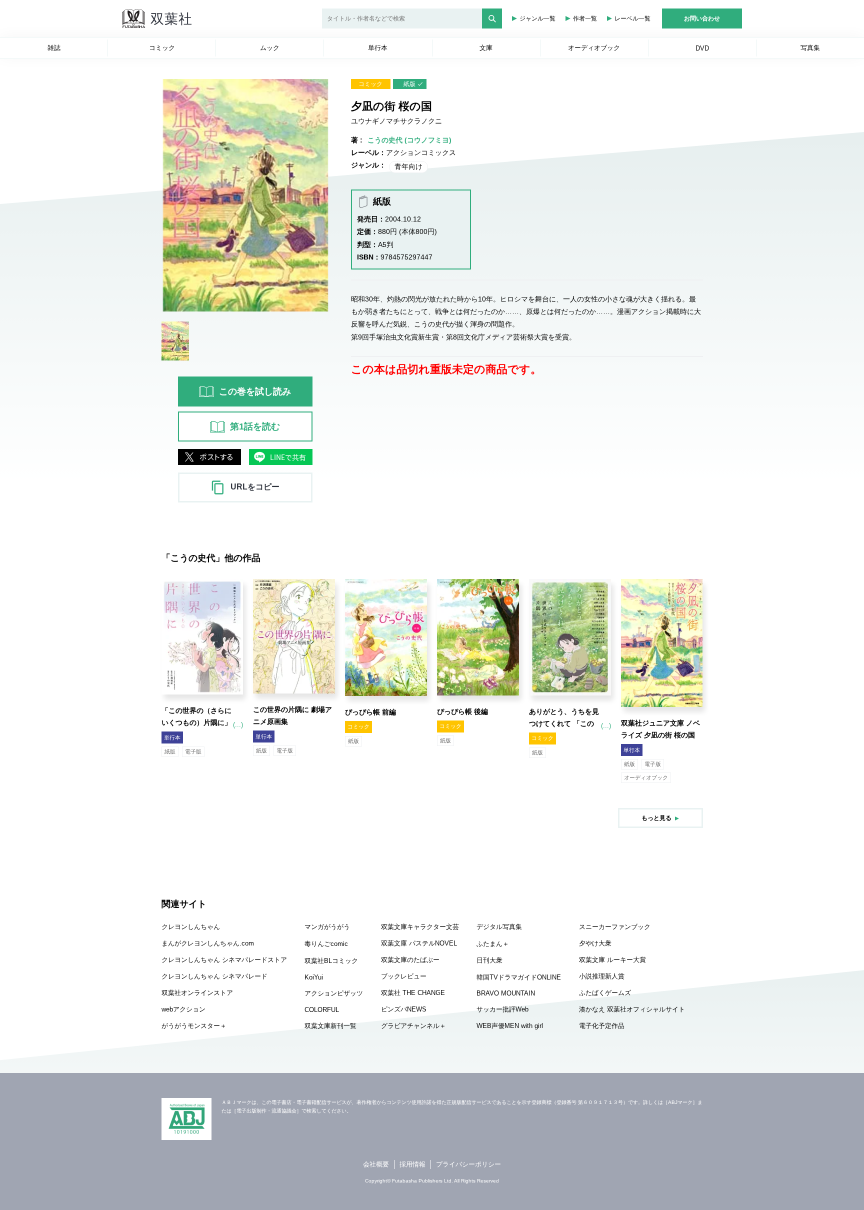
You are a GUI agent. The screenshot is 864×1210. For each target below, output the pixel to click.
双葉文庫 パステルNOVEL (419, 943)
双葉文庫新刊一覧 (330, 1026)
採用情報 (413, 1164)
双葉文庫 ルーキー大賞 (612, 960)
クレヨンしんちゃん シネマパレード (215, 976)
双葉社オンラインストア (197, 992)
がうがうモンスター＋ (194, 1026)
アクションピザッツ (333, 993)
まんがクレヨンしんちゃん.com (208, 943)
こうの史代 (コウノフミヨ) (410, 140)
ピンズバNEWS (403, 1009)
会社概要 (376, 1164)
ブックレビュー (403, 976)
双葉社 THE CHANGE (413, 992)
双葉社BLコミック (331, 960)
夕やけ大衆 (595, 943)
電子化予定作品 (601, 1026)
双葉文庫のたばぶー (410, 960)
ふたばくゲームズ (605, 992)
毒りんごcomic (326, 944)
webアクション (184, 1009)
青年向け (408, 166)
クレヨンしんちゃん (191, 926)
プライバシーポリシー (468, 1164)
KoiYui (313, 977)
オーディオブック (646, 777)
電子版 (193, 751)
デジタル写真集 (499, 926)
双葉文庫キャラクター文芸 (420, 926)
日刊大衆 (489, 960)
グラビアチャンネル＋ (413, 1026)
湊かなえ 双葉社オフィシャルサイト (632, 1009)
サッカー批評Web (502, 1009)
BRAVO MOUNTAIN (505, 993)
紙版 (410, 84)
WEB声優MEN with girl (509, 1026)
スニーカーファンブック (614, 926)
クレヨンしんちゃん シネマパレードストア (224, 960)
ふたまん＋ (492, 944)
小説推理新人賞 (601, 976)
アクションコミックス (421, 152)
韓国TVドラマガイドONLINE (518, 977)
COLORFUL (321, 1010)
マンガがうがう (327, 926)
